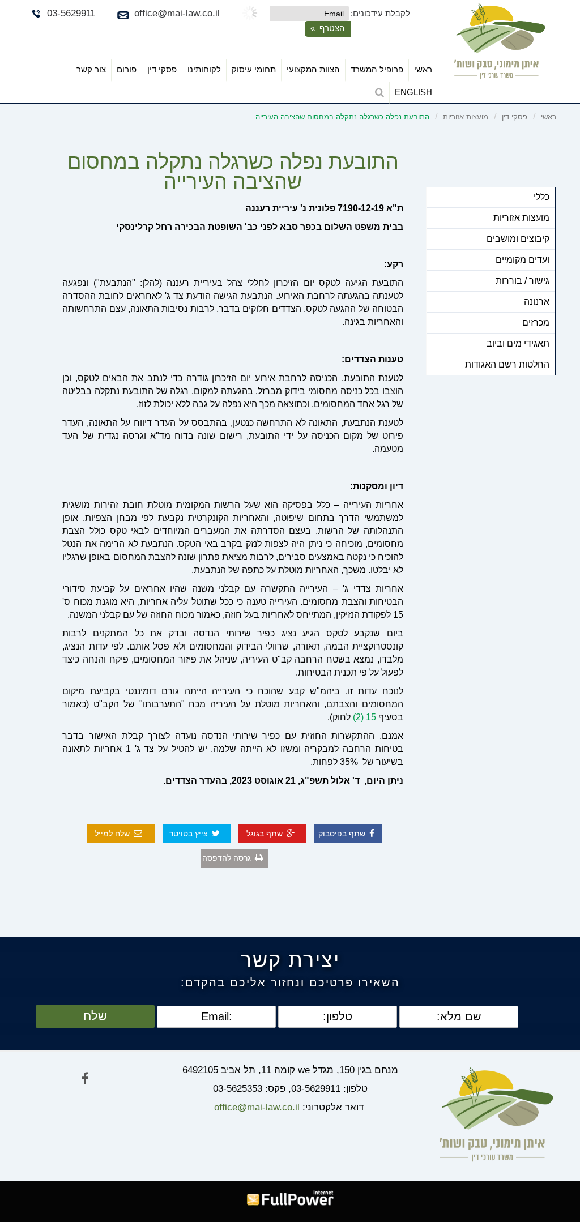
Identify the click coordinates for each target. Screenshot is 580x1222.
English (413, 92)
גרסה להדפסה (226, 857)
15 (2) (364, 717)
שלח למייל (112, 833)
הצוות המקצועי (313, 69)
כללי (541, 197)
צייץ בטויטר (188, 833)
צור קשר (91, 69)
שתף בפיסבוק (341, 833)
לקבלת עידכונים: (380, 13)
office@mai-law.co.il (177, 13)
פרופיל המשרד (377, 69)
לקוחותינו (204, 69)
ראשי (423, 69)
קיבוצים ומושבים (518, 238)
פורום (127, 69)
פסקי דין (162, 69)
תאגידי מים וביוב (518, 343)
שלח (95, 1016)
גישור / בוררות (522, 280)
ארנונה (536, 301)
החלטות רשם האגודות (507, 364)
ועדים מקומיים (522, 259)
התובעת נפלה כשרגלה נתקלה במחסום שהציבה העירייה (342, 117)
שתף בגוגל (264, 833)
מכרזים (535, 322)
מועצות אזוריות (465, 117)
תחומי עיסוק (254, 69)
